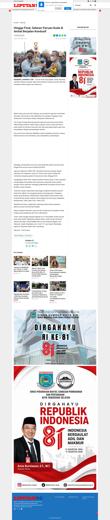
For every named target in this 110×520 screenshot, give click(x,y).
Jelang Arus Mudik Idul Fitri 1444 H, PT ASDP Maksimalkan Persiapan (21, 269)
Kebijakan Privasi (73, 497)
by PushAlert (42, 10)
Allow (67, 8)
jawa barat (28, 235)
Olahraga (22, 22)
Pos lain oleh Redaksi (31, 243)
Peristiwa (78, 5)
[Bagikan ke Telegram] (65, 35)
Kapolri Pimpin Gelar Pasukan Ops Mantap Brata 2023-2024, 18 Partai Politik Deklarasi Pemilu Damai (39, 272)
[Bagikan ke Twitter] (59, 35)
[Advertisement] (40, 99)
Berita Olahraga (19, 235)
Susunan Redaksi (59, 497)
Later (58, 8)
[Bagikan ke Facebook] (57, 35)
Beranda (16, 22)
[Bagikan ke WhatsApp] (62, 35)
